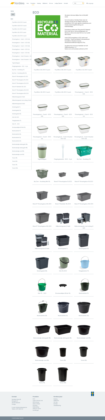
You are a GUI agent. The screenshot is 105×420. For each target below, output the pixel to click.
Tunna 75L (14, 164)
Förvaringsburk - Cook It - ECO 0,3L (21, 39)
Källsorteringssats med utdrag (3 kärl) (21, 100)
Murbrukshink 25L (16, 134)
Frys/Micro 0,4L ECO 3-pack (19, 22)
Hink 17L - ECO (16, 124)
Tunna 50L (15, 161)
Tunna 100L (15, 168)
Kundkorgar (36, 410)
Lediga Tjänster (58, 3)
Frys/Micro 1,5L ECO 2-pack (19, 32)
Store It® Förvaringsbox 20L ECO (20, 83)
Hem (28, 3)
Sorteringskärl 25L (16, 113)
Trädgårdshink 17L (16, 120)
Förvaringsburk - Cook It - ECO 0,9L (21, 46)
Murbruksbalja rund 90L (18, 154)
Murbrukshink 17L (16, 130)
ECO (13, 14)
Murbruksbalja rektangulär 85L (20, 147)
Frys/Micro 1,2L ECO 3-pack (19, 29)
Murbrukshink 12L (16, 137)
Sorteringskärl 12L (16, 110)
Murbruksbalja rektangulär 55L (20, 144)
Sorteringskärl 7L (16, 107)
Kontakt (66, 3)
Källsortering (36, 407)
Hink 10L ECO (15, 117)
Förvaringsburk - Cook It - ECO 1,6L (21, 52)
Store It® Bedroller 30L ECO (19, 86)
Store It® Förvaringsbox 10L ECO (20, 80)
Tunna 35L (14, 158)
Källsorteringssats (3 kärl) (18, 96)
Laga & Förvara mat (38, 400)
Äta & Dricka (36, 402)
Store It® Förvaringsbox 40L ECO (20, 90)
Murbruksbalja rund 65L (18, 151)
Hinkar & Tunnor (37, 408)
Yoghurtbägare (16, 63)
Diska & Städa (36, 403)
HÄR (75, 47)
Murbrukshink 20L (16, 141)
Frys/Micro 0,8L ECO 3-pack (19, 25)
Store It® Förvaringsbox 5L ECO (20, 76)
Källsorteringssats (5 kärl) (18, 103)
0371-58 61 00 (19, 409)
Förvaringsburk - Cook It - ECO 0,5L (21, 42)
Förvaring (35, 405)
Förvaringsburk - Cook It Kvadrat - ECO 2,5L (22, 59)
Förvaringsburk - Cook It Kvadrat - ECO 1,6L (22, 56)
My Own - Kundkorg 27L (18, 69)
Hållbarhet (44, 3)
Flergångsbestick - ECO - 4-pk (20, 66)
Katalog (39, 3)
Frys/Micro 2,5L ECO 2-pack (19, 35)
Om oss (51, 3)
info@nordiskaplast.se (21, 407)
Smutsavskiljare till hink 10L (19, 127)
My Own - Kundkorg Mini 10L (19, 73)
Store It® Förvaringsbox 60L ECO (20, 93)
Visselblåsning (57, 405)
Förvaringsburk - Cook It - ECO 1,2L (21, 49)
